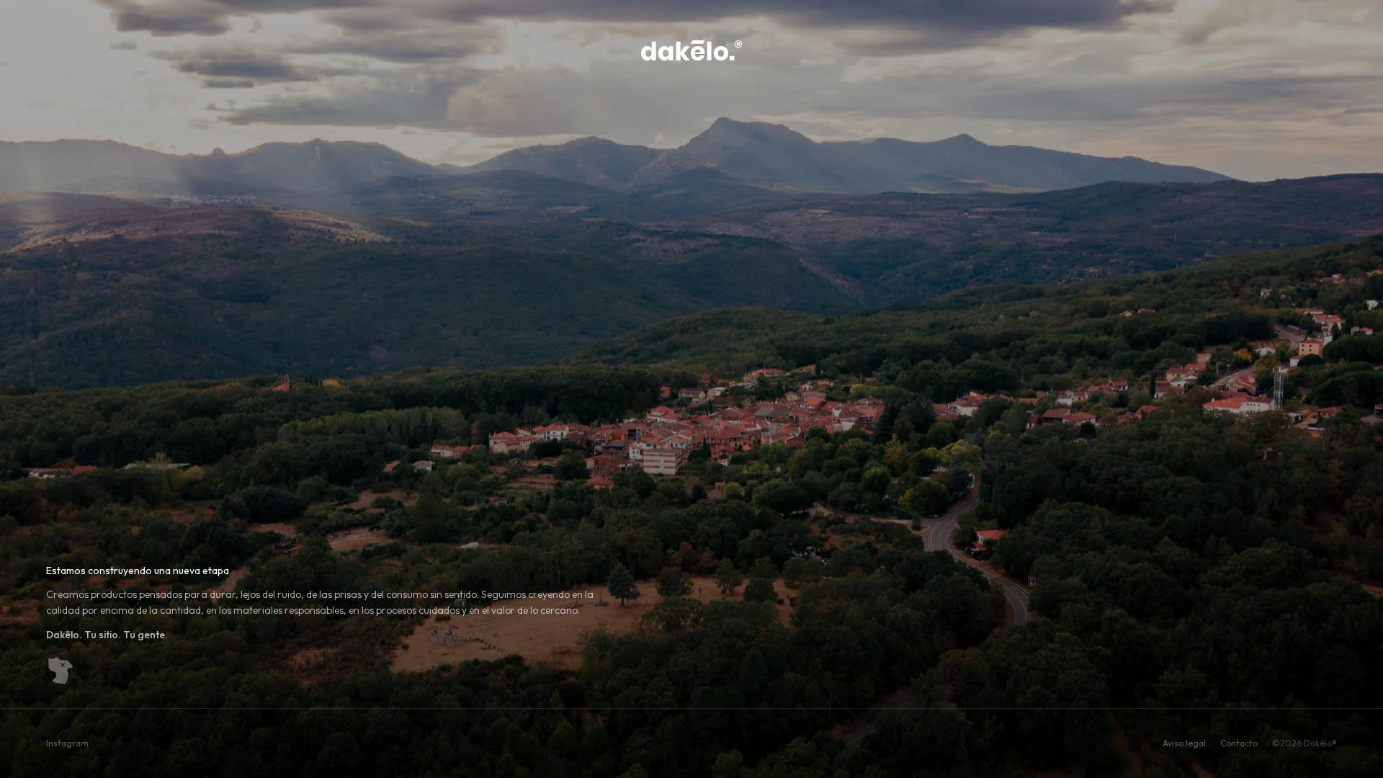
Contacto (1239, 743)
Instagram (67, 743)
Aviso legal (1184, 743)
